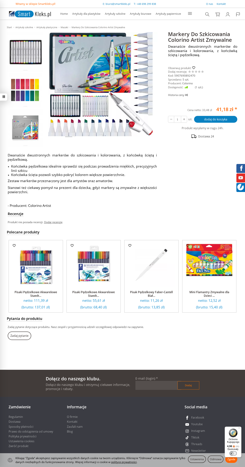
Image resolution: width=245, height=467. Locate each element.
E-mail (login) (145, 378)
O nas (209, 4)
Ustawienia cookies (21, 441)
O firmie (72, 417)
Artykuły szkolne (115, 13)
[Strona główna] (26, 13)
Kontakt (221, 4)
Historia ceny (176, 95)
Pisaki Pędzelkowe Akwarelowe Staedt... (36, 293)
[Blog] (240, 187)
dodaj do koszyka (215, 119)
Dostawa (14, 422)
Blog (70, 431)
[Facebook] (240, 168)
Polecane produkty (23, 232)
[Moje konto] (228, 14)
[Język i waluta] (238, 14)
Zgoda (231, 459)
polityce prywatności (124, 462)
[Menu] (239, 429)
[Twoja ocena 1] (189, 72)
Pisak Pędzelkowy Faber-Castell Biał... (151, 293)
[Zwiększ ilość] (171, 119)
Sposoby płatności (21, 427)
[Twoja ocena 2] (192, 72)
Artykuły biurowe (140, 13)
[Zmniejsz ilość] (184, 119)
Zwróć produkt (19, 446)
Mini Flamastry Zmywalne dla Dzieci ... (209, 293)
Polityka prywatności (22, 436)
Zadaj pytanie (19, 336)
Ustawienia (197, 459)
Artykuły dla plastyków (86, 13)
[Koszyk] (217, 14)
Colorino (187, 83)
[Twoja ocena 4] (199, 72)
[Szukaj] (207, 14)
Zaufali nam (75, 427)
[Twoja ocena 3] (196, 72)
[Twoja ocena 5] (202, 72)
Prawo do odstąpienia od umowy (31, 431)
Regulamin (16, 417)
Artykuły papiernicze (168, 13)
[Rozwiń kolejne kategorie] (189, 13)
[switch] (233, 453)
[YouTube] (240, 177)
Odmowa (215, 459)
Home (64, 13)
